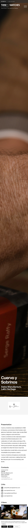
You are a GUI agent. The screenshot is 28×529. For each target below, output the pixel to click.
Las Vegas (11, 1)
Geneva (3, 1)
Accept (4, 526)
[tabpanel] (14, 198)
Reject (10, 526)
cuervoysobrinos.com (6, 479)
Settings (4, 524)
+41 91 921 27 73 (5, 477)
